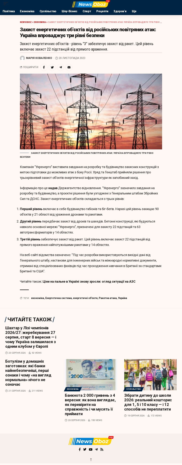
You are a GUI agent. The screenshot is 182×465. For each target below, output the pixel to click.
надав (53, 188)
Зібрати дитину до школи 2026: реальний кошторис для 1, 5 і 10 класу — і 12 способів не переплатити (148, 402)
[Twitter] (85, 450)
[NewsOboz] (91, 3)
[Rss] (102, 450)
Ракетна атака (108, 298)
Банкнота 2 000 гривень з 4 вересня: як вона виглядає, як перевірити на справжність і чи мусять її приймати (90, 404)
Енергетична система (58, 298)
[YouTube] (91, 450)
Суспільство (133, 389)
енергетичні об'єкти (85, 298)
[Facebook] (79, 450)
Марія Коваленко (39, 58)
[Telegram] (96, 450)
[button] (7, 3)
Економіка (73, 389)
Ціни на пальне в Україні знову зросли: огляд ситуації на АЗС (89, 281)
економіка (37, 298)
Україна (122, 298)
